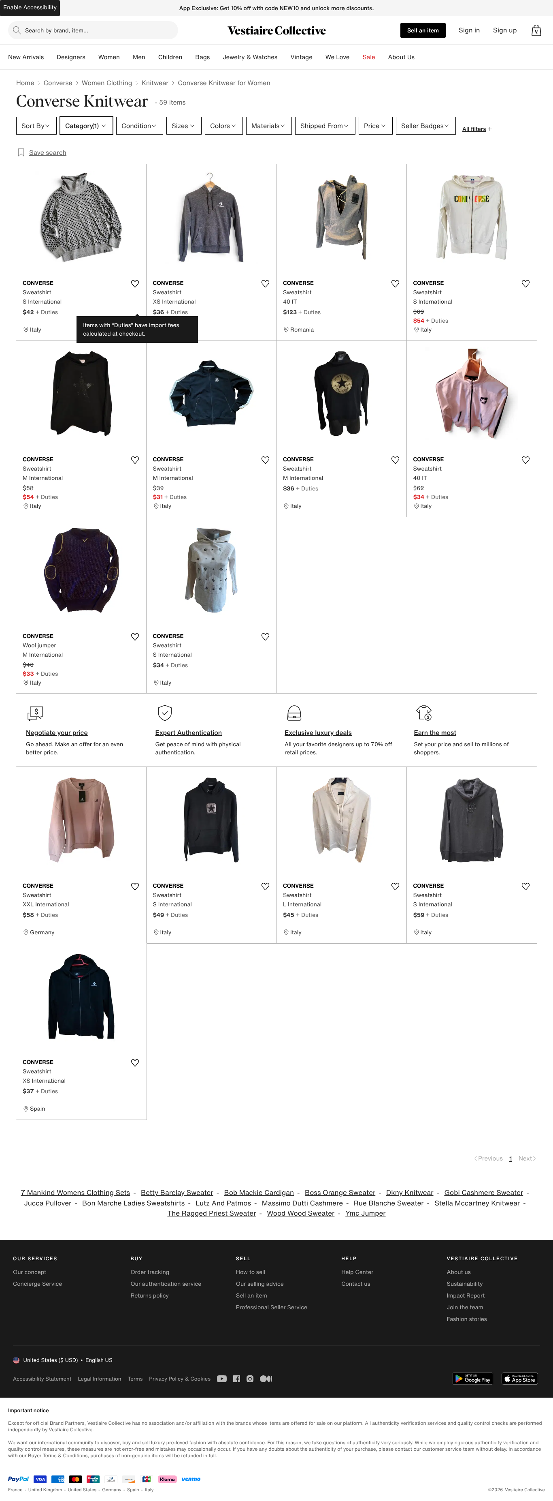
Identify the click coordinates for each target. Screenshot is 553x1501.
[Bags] (216, 57)
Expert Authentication (188, 732)
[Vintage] (319, 57)
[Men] (152, 57)
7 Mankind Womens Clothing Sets (75, 1193)
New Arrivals (26, 57)
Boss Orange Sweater (340, 1193)
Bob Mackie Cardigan (259, 1193)
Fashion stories (467, 1319)
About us (459, 1272)
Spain (133, 1490)
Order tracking (149, 1272)
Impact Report (466, 1295)
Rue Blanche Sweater (389, 1203)
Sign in (469, 30)
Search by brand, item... (56, 30)
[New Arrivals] (50, 57)
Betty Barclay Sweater (177, 1193)
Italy (149, 1490)
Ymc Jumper (365, 1213)
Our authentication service (165, 1284)
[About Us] (421, 57)
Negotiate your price (57, 732)
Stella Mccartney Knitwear (477, 1203)
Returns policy (149, 1295)
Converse (57, 83)
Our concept (29, 1272)
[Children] (188, 57)
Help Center (357, 1272)
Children (170, 57)
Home (25, 83)
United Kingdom (45, 1490)
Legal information (99, 1379)
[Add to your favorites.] (135, 284)
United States (82, 1490)
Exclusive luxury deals (318, 732)
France (15, 1490)
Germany (111, 1490)
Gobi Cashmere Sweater (483, 1193)
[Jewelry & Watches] (284, 57)
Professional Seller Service (271, 1307)
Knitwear (154, 83)
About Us (401, 57)
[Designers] (92, 57)
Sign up (505, 30)
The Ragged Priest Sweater (211, 1213)
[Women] (126, 57)
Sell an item (423, 30)
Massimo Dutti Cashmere (302, 1203)
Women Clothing (107, 83)
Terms (135, 1379)
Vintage (301, 57)
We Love (337, 57)
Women (109, 57)
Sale (369, 57)
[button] (536, 30)
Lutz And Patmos (223, 1203)
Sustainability (465, 1284)
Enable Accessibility (30, 7)
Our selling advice (260, 1284)
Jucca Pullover (47, 1203)
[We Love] (356, 57)
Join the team (465, 1307)
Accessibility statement (42, 1379)
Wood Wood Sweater (300, 1213)
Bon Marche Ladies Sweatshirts (133, 1203)
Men (139, 57)
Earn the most (435, 732)
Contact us (355, 1284)
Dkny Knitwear (410, 1193)
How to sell (250, 1272)
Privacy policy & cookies (180, 1379)
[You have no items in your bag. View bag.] (536, 30)
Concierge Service (37, 1284)
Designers (71, 57)
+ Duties (47, 312)
